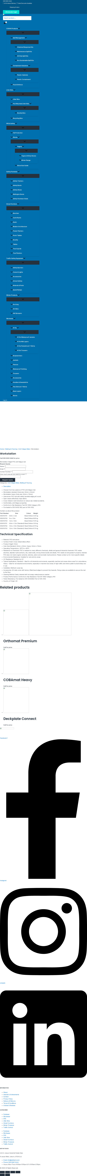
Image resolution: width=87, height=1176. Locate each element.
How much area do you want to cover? (13, 474)
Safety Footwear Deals (20, 199)
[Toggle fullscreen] (12, 1172)
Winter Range (25, 160)
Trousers (16, 373)
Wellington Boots (18, 194)
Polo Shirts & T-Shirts (20, 387)
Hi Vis (15, 328)
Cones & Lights (18, 272)
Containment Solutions (20, 66)
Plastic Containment (24, 79)
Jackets (15, 360)
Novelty (15, 240)
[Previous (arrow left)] (2, 1175)
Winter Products (11, 295)
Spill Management (19, 38)
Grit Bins (16, 309)
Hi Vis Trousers (22, 350)
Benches (16, 213)
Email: (2, 469)
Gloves (15, 137)
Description (7, 486)
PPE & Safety (10, 123)
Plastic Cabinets (22, 75)
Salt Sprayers (17, 313)
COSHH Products (12, 28)
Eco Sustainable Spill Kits (25, 60)
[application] (19, 28)
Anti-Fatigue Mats (24, 449)
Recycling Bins (18, 118)
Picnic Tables (17, 235)
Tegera (19, 146)
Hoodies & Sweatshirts (20, 382)
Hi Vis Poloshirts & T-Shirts (26, 346)
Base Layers (17, 391)
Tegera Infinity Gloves (28, 156)
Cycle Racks (17, 218)
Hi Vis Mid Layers (23, 341)
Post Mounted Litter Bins (21, 104)
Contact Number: (6, 472)
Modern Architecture (20, 226)
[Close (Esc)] (2, 1172)
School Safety (17, 281)
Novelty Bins (21, 113)
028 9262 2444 (7, 1)
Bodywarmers (17, 356)
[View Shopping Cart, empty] (5, 23)
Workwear (9, 318)
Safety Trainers (18, 181)
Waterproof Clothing (20, 369)
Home (2, 449)
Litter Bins (9, 90)
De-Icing (16, 304)
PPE (4, 1119)
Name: (2, 466)
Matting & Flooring (11, 449)
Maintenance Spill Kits (24, 51)
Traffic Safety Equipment (14, 258)
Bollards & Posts (18, 285)
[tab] (45, 486)
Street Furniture (11, 204)
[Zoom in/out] (18, 1172)
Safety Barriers (18, 268)
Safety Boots (17, 185)
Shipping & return (14, 7)
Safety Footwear (11, 172)
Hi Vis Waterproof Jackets (26, 337)
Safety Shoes (17, 190)
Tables (15, 244)
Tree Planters (17, 253)
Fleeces (15, 364)
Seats (15, 222)
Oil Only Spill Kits (22, 56)
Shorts (15, 395)
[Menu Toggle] (22, 33)
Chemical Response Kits (25, 47)
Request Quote (7, 480)
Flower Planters (18, 231)
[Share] (7, 1172)
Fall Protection (18, 133)
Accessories (17, 276)
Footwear (6, 1114)
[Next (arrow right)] (7, 1175)
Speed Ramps (17, 290)
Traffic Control (8, 1127)
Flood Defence (18, 85)
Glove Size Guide (22, 165)
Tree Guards (17, 249)
